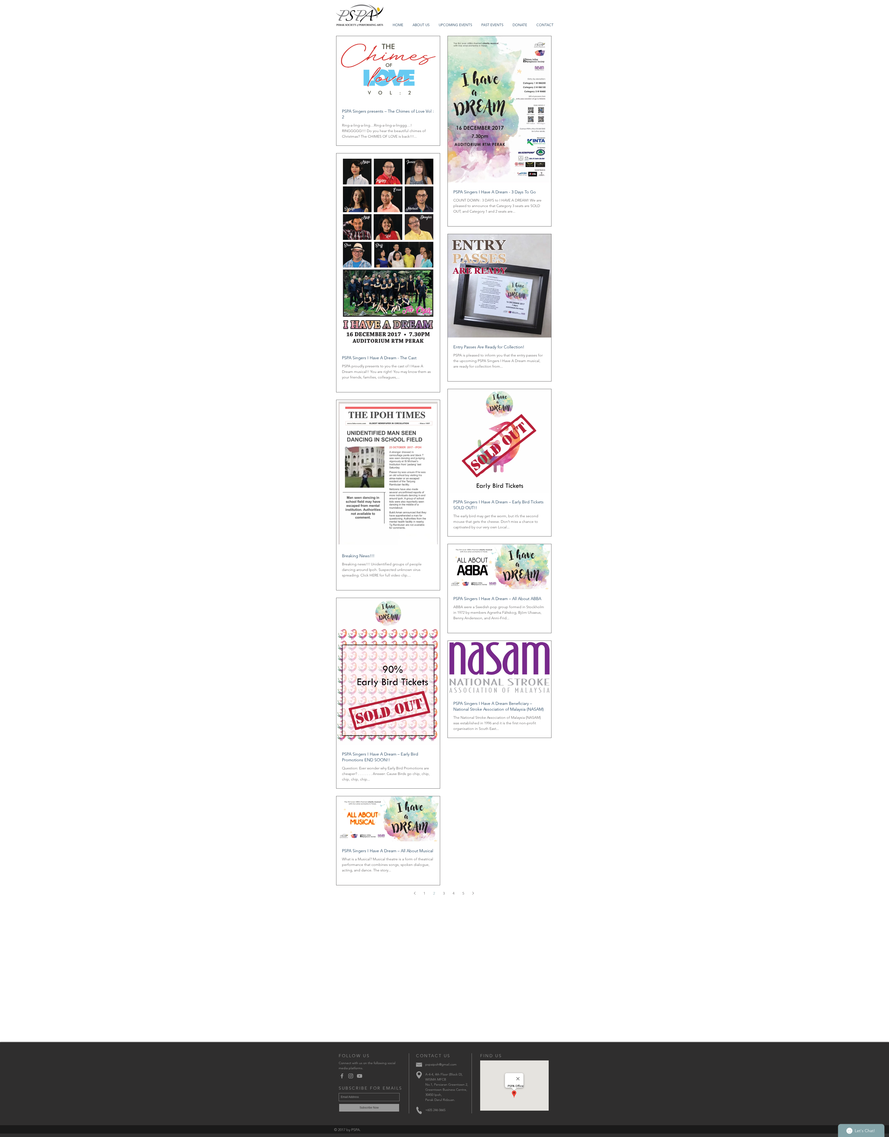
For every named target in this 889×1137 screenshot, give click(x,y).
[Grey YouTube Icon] (359, 1076)
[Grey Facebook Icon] (342, 1076)
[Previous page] (414, 893)
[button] (492, 24)
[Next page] (473, 893)
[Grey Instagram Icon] (350, 1076)
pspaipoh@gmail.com (441, 1064)
